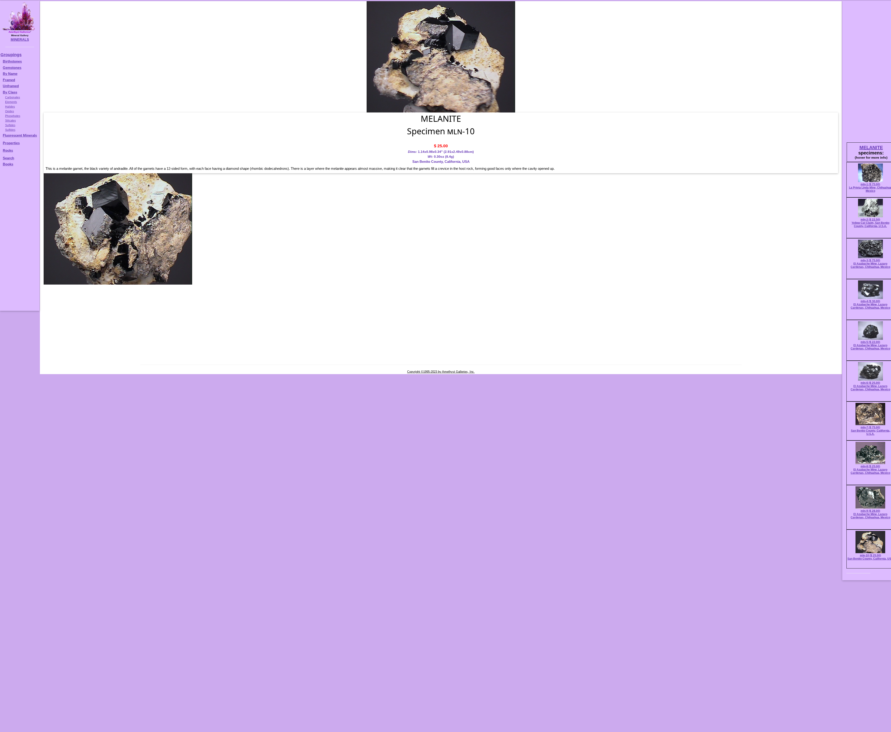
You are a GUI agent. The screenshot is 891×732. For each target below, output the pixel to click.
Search (8, 158)
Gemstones (12, 68)
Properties (11, 143)
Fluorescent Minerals (20, 135)
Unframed (11, 86)
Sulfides (10, 130)
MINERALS (20, 40)
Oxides (9, 111)
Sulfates (10, 125)
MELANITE (871, 147)
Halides (10, 106)
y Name (11, 74)
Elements (11, 102)
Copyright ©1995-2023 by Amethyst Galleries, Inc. (441, 371)
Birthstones (12, 61)
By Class (10, 92)
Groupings (11, 54)
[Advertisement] (19, 240)
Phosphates (12, 116)
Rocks (8, 150)
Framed (9, 80)
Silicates (10, 120)
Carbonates (12, 97)
